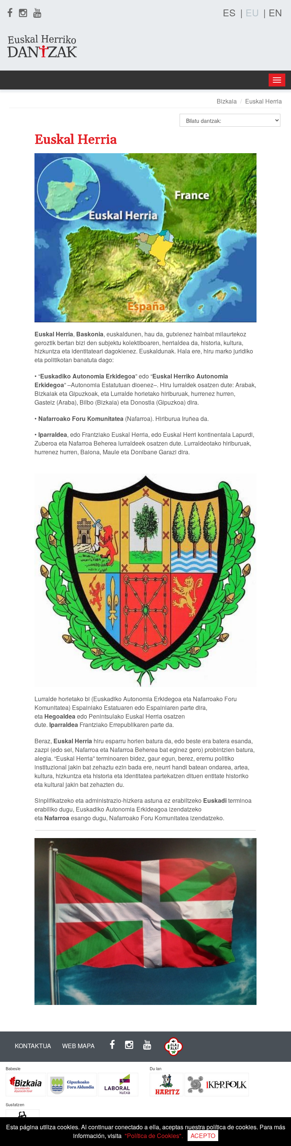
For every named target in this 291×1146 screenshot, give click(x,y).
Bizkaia (227, 101)
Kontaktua (33, 1045)
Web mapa (78, 1045)
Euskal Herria (263, 101)
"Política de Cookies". (154, 1135)
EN (275, 12)
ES (229, 12)
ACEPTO (203, 1135)
